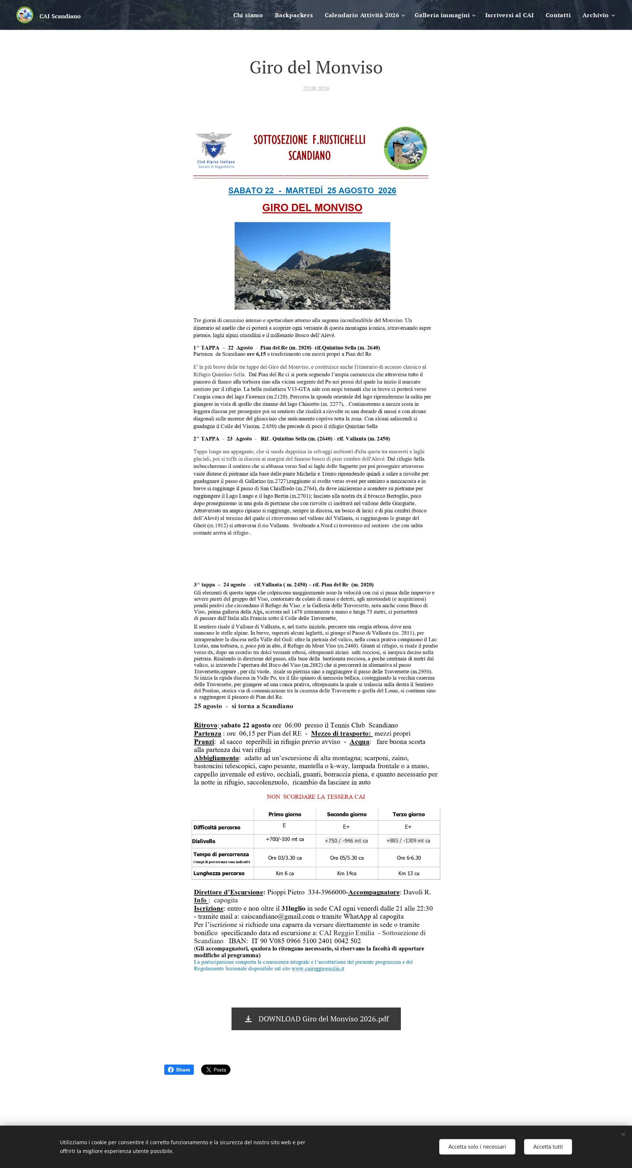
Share (183, 1070)
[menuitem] (250, 15)
